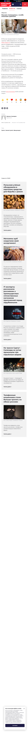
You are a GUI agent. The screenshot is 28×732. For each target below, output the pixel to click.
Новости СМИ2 (5, 178)
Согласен (14, 725)
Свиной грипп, (9, 130)
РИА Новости (5, 42)
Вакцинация (17, 130)
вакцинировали (10, 91)
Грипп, (3, 130)
